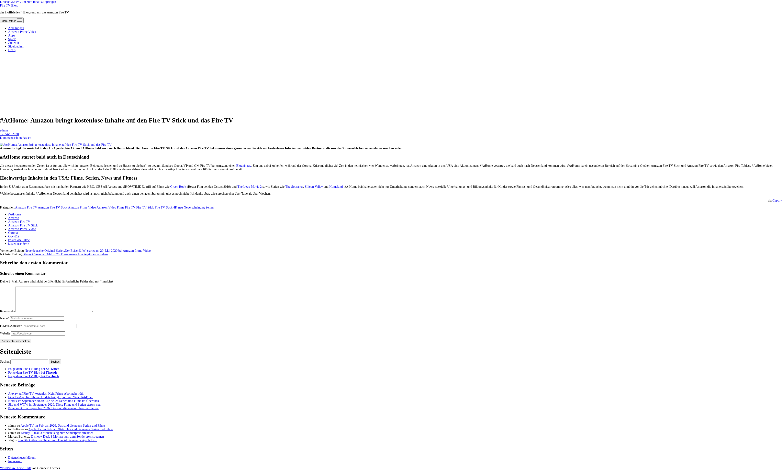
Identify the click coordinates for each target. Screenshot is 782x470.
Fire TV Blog (9, 5)
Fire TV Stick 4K (166, 207)
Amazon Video (106, 207)
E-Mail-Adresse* (11, 326)
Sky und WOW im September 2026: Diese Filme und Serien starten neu (54, 404)
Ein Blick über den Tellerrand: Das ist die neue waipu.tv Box (57, 440)
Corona (13, 232)
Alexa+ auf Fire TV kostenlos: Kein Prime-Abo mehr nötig (46, 393)
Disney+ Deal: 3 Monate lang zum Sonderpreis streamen (57, 433)
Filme (120, 207)
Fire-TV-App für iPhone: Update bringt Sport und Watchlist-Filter (50, 397)
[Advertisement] (391, 83)
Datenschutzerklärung (22, 457)
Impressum (15, 461)
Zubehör (13, 42)
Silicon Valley (314, 186)
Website (5, 333)
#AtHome (14, 214)
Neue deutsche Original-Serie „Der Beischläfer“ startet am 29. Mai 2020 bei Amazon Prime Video (88, 250)
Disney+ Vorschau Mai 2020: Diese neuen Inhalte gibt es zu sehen (65, 254)
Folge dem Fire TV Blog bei (33, 369)
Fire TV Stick (145, 207)
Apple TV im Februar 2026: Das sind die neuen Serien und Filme (63, 425)
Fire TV (130, 207)
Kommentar (7, 311)
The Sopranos (294, 186)
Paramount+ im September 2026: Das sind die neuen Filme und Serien (53, 408)
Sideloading (15, 46)
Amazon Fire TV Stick (52, 207)
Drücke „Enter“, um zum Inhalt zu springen (28, 1)
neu (180, 207)
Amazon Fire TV (26, 207)
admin (4, 130)
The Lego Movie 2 (249, 186)
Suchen (5, 361)
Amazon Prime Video (22, 31)
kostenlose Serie (18, 243)
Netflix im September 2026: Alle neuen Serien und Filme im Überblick (53, 401)
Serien (209, 207)
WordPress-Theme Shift (15, 468)
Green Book (178, 186)
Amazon (13, 218)
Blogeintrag (243, 165)
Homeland (336, 186)
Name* (4, 318)
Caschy (777, 200)
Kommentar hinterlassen (15, 137)
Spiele (12, 39)
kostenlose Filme (19, 240)
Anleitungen (16, 28)
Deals (11, 50)
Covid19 (13, 236)
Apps (11, 35)
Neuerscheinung (194, 207)
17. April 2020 (9, 134)
